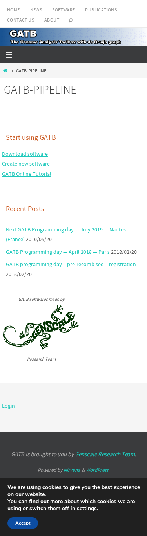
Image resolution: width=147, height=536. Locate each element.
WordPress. (97, 470)
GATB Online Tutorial (26, 173)
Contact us (20, 20)
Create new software (26, 163)
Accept (22, 523)
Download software (25, 153)
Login (8, 405)
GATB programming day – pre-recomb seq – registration (71, 264)
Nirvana (72, 470)
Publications (101, 10)
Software (63, 10)
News (36, 10)
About (51, 20)
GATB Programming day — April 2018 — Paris (58, 251)
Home (13, 10)
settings (87, 508)
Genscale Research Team (105, 454)
